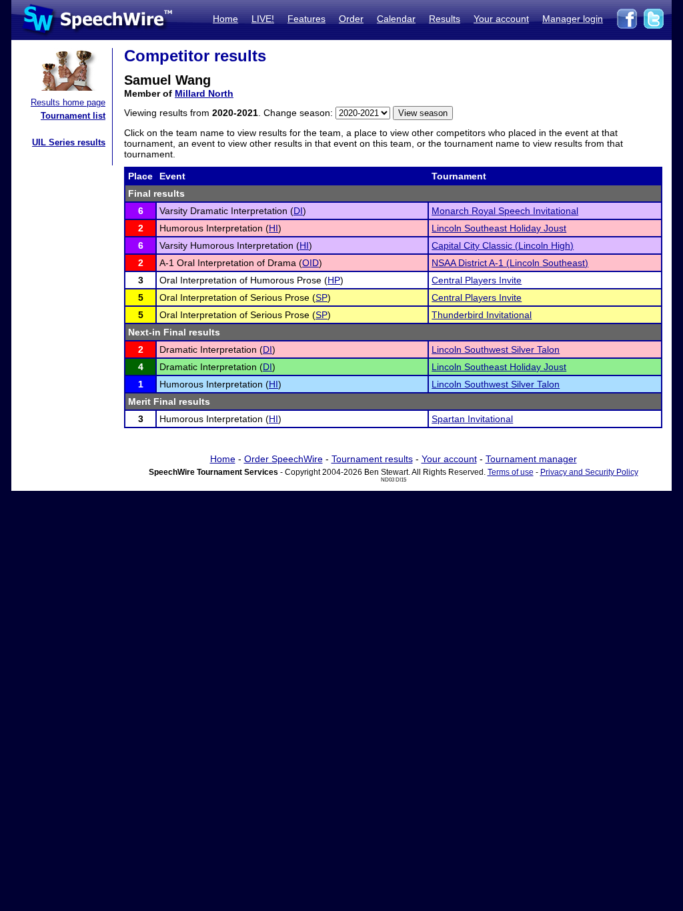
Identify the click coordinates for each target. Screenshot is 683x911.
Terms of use (511, 472)
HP (333, 280)
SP (321, 297)
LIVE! (262, 18)
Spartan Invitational (472, 418)
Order (351, 18)
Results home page (68, 102)
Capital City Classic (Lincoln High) (503, 245)
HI (273, 228)
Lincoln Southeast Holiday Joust (499, 228)
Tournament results (372, 458)
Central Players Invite (477, 280)
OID (310, 262)
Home (225, 18)
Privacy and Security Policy (589, 472)
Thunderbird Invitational (482, 314)
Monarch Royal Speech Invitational (505, 210)
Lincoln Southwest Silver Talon (496, 349)
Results (444, 18)
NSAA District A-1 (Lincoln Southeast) (510, 262)
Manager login (572, 18)
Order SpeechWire (283, 458)
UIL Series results (68, 142)
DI (298, 210)
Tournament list (73, 116)
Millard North (204, 93)
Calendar (396, 18)
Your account (501, 18)
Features (306, 18)
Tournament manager (531, 458)
